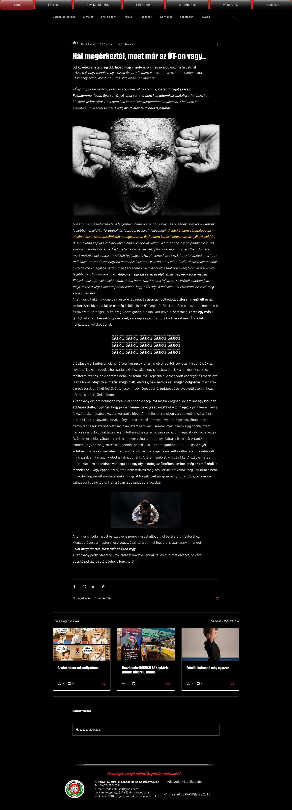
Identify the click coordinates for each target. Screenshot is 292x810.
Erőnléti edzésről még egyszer (208, 668)
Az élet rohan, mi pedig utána (78, 668)
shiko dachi (108, 17)
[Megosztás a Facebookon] (74, 586)
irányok (128, 17)
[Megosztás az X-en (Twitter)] (84, 586)
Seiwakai (166, 17)
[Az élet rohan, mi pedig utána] (81, 644)
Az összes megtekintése (225, 621)
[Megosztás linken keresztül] (103, 586)
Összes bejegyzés (64, 17)
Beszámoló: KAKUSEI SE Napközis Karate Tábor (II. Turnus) (145, 670)
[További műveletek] (217, 44)
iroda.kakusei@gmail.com (121, 789)
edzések (146, 17)
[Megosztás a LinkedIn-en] (94, 586)
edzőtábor (186, 17)
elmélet (88, 17)
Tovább (205, 17)
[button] (234, 17)
